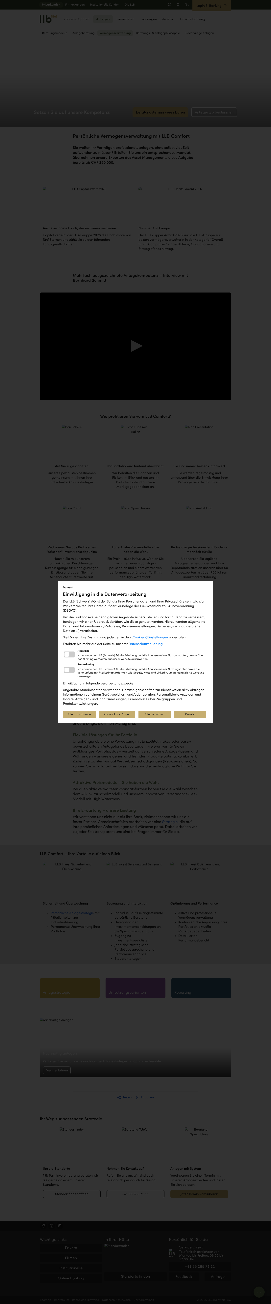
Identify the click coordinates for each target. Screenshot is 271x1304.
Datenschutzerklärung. (146, 644)
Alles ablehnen (154, 714)
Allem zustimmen (79, 714)
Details (190, 714)
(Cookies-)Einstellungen (150, 637)
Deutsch (68, 587)
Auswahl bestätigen (117, 714)
